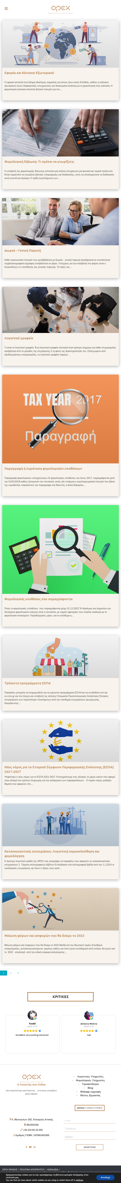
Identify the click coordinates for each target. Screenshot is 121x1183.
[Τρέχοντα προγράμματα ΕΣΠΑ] (60, 656)
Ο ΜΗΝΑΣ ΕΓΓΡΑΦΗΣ (90, 1108)
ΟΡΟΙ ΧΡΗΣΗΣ (9, 1169)
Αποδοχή (105, 1177)
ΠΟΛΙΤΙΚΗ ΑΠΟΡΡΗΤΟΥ (32, 1169)
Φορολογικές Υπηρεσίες (90, 1080)
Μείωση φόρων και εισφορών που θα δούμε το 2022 (44, 935)
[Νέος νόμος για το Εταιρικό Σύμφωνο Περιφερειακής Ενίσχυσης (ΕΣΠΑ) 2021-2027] (60, 740)
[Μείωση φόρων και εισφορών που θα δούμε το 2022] (60, 909)
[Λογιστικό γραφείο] (60, 309)
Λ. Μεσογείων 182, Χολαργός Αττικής (32, 1119)
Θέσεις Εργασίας (90, 1095)
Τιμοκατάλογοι (90, 1084)
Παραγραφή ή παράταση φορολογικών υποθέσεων (43, 468)
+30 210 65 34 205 (33, 1130)
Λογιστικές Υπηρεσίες (90, 1076)
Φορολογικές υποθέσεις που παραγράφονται (38, 599)
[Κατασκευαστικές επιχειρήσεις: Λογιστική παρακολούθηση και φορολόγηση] (60, 825)
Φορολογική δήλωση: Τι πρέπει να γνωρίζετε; (39, 161)
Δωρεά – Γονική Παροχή (22, 250)
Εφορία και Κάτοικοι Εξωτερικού (29, 73)
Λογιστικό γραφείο (18, 338)
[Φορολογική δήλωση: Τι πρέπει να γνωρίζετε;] (60, 132)
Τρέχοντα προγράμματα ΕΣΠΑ (27, 683)
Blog (90, 1088)
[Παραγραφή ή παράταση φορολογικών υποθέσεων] (60, 419)
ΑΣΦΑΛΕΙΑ (52, 1169)
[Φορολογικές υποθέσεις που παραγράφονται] (60, 549)
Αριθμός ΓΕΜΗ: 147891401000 (32, 1135)
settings (79, 1180)
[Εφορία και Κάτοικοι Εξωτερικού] (60, 44)
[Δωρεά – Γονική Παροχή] (60, 221)
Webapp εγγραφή (90, 1091)
